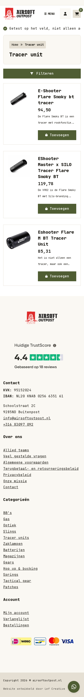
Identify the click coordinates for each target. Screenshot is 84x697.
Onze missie (15, 481)
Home (14, 45)
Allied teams (16, 450)
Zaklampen (13, 543)
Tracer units (16, 537)
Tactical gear (17, 581)
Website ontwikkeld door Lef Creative (34, 689)
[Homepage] (20, 13)
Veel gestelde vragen (24, 456)
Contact (10, 487)
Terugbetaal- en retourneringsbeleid (41, 468)
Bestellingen (16, 625)
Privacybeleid (17, 475)
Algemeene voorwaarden (25, 462)
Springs (10, 574)
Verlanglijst (16, 619)
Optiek (9, 525)
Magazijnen (14, 556)
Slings (9, 531)
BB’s (7, 513)
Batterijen (14, 550)
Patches (10, 587)
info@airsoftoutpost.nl (27, 418)
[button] (57, 135)
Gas (6, 519)
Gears (8, 562)
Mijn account (16, 613)
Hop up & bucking (20, 568)
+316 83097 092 (18, 424)
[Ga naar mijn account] (65, 13)
